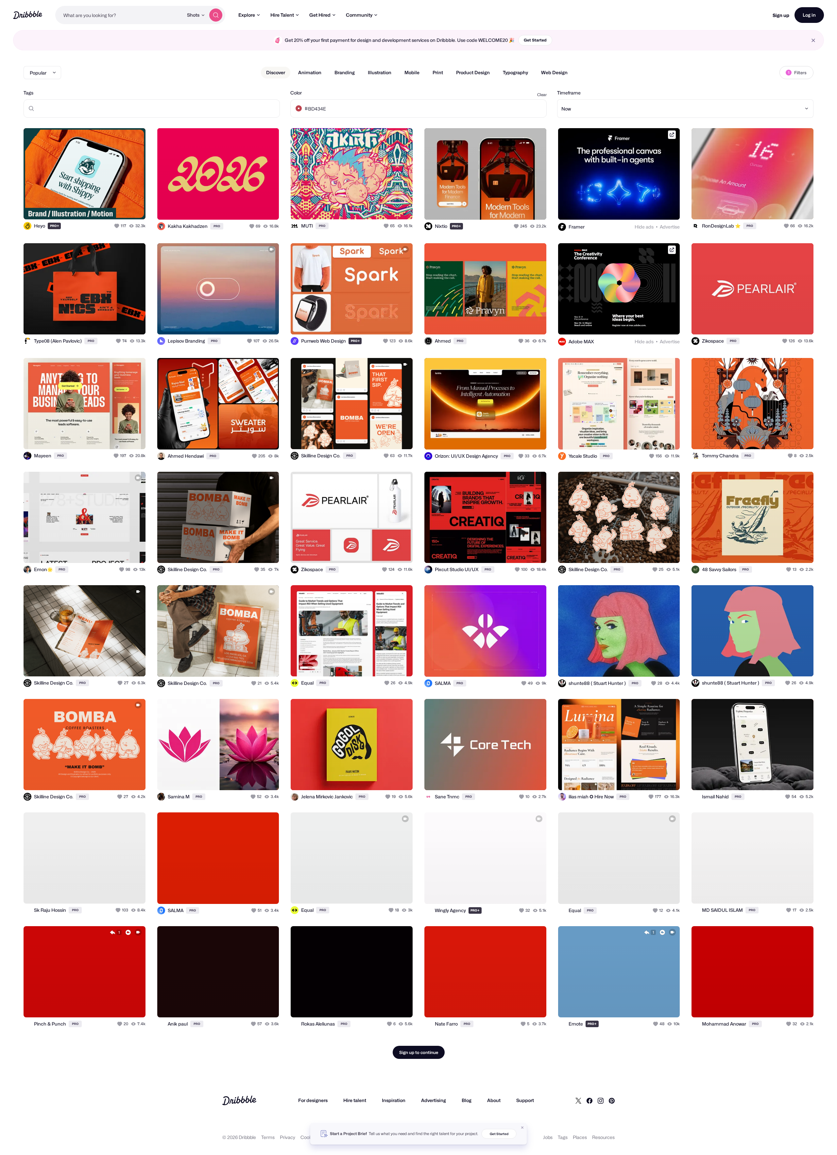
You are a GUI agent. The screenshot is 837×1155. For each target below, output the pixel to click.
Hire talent (354, 1100)
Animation (309, 72)
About (494, 1100)
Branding (344, 72)
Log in (809, 15)
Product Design (473, 72)
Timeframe (569, 92)
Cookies (309, 1137)
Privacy (287, 1137)
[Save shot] (120, 207)
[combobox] (119, 15)
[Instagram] (601, 1100)
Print (438, 72)
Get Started (535, 40)
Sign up (781, 15)
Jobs (548, 1137)
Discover (275, 72)
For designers (313, 1100)
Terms (268, 1137)
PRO (54, 225)
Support (525, 1100)
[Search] (215, 15)
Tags (28, 92)
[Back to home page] (27, 15)
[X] (578, 1100)
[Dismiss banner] (522, 1127)
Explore (246, 15)
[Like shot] (133, 207)
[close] (813, 40)
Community (359, 15)
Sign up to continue (418, 1052)
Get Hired (320, 15)
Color (296, 92)
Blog (466, 1100)
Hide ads (644, 226)
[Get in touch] (107, 207)
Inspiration (393, 1100)
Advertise (670, 226)
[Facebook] (589, 1100)
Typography (515, 72)
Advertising (433, 1100)
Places (580, 1137)
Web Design (554, 72)
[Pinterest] (612, 1100)
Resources (603, 1137)
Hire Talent (282, 15)
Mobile (411, 72)
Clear (542, 94)
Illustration (379, 72)
